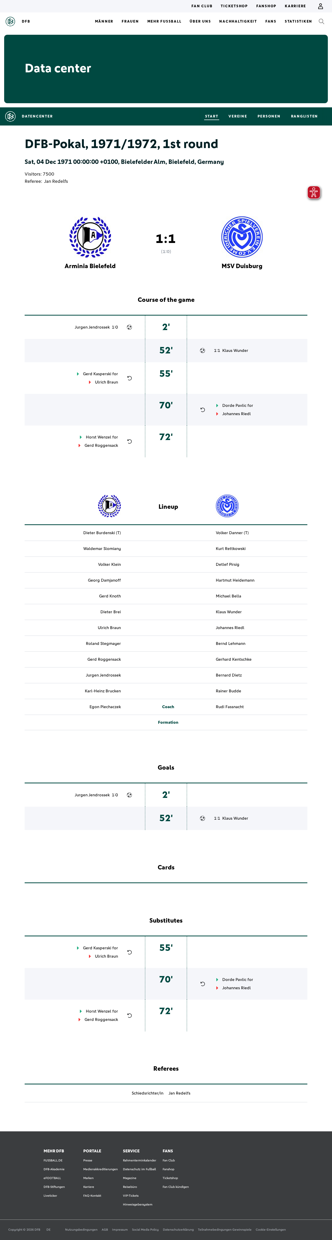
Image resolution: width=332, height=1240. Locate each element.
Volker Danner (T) (232, 533)
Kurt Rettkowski (231, 549)
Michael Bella (228, 596)
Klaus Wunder (235, 351)
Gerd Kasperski (97, 374)
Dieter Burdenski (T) (102, 533)
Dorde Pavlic (234, 405)
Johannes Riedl (236, 414)
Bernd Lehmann (230, 644)
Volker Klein (109, 564)
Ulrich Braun (106, 382)
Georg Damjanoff (104, 580)
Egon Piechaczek (105, 707)
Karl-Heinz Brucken (103, 691)
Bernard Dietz (229, 675)
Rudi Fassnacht (230, 707)
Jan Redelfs (56, 181)
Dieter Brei (110, 612)
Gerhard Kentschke (234, 659)
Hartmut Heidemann (235, 580)
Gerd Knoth (110, 596)
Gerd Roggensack (101, 445)
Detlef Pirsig (227, 564)
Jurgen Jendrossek (92, 327)
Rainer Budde (228, 691)
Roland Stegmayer (103, 644)
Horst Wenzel (98, 437)
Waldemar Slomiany (102, 549)
